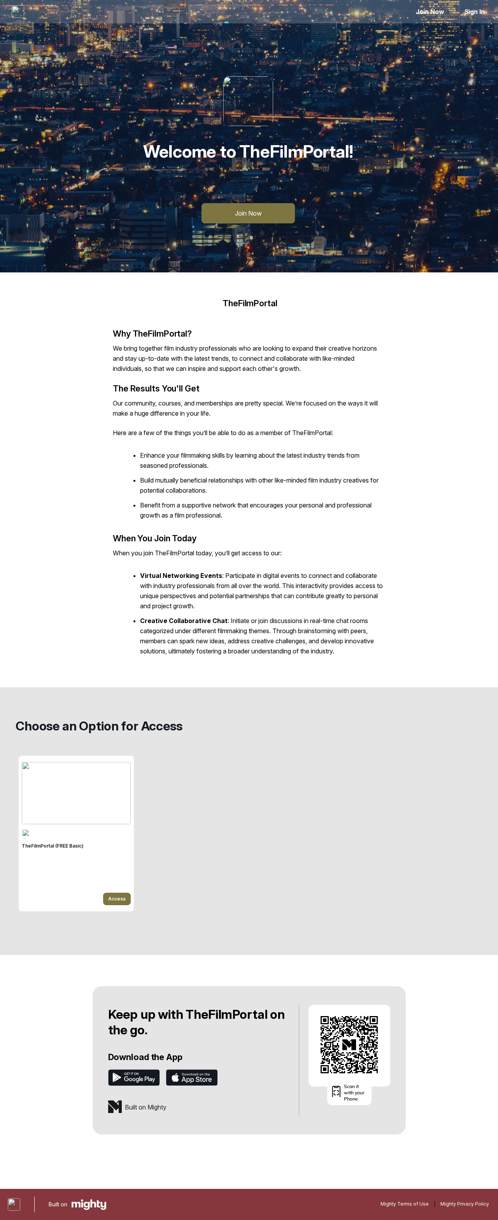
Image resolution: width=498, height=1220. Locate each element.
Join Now (430, 12)
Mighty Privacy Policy (464, 1204)
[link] (76, 833)
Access (117, 899)
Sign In (475, 12)
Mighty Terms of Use (405, 1204)
